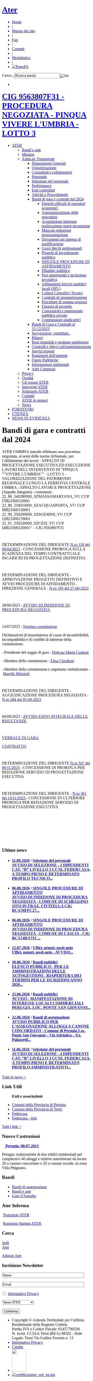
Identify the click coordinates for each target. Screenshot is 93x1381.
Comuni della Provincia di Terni (37, 1109)
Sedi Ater (5, 1245)
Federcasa (20, 1114)
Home (17, 22)
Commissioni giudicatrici (61, 320)
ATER (17, 145)
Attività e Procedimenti (50, 194)
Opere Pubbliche (45, 360)
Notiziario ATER (35, 391)
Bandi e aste (31, 150)
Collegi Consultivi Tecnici (62, 293)
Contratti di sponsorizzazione (64, 297)
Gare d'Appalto (24, 1196)
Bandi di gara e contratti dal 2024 (58, 199)
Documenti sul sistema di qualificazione (61, 241)
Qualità (27, 378)
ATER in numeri (35, 400)
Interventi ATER (35, 387)
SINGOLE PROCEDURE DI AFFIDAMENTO (66, 264)
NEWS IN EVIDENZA (31, 418)
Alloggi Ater (12, 1256)
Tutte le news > (14, 1077)
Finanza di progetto (57, 306)
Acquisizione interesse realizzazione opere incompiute (66, 223)
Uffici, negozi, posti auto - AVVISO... (42, 952)
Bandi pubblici (45, 962)
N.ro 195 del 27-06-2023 (69, 588)
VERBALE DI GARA (20, 738)
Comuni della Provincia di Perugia (39, 1105)
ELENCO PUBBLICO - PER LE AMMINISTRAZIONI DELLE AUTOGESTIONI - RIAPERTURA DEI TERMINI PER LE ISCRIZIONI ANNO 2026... (47, 975)
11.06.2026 (21, 1049)
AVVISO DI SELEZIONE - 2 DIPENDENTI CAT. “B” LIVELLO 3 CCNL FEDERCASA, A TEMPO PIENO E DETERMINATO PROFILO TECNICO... (51, 872)
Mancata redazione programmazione (56, 232)
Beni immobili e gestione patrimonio (60, 342)
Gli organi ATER (35, 382)
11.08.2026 (21, 860)
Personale (39, 177)
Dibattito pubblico (56, 271)
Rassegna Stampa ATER (22, 1223)
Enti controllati (43, 190)
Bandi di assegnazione (51, 1017)
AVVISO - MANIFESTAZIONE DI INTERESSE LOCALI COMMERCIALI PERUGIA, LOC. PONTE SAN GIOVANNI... (51, 1003)
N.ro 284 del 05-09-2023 (21, 699)
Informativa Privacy (23, 1294)
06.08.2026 (21, 888)
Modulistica (21, 58)
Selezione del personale (50, 181)
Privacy (28, 373)
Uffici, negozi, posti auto (53, 948)
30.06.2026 (21, 962)
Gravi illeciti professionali (62, 248)
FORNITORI (22, 409)
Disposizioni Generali (49, 163)
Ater (9, 9)
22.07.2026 (21, 948)
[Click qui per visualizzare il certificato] (19, 1370)
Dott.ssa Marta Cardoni (70, 652)
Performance (42, 186)
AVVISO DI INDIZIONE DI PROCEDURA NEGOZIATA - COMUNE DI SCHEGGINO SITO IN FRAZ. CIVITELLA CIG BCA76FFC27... (50, 904)
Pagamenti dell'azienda (49, 355)
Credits (17, 1347)
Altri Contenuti (43, 369)
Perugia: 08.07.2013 (22, 1146)
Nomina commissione (40, 626)
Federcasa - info (24, 1118)
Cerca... (8, 75)
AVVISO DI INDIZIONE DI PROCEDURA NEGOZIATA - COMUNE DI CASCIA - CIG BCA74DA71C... (51, 933)
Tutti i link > (11, 1126)
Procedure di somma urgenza (64, 302)
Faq (15, 40)
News (26, 405)
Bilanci (37, 338)
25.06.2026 (21, 994)
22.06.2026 (21, 1017)
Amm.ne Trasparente (38, 159)
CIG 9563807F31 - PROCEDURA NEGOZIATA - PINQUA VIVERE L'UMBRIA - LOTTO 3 (44, 115)
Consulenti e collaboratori (52, 172)
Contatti (18, 49)
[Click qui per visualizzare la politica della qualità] (33, 1375)
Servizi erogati (43, 351)
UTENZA (20, 414)
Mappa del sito (23, 31)
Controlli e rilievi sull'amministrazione (61, 347)
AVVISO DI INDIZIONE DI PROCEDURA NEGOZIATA (36, 607)
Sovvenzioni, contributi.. (51, 333)
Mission (28, 154)
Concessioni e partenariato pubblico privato (62, 313)
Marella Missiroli (16, 674)
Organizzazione (44, 168)
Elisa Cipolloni (62, 661)
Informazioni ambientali (50, 364)
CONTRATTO (14, 746)
